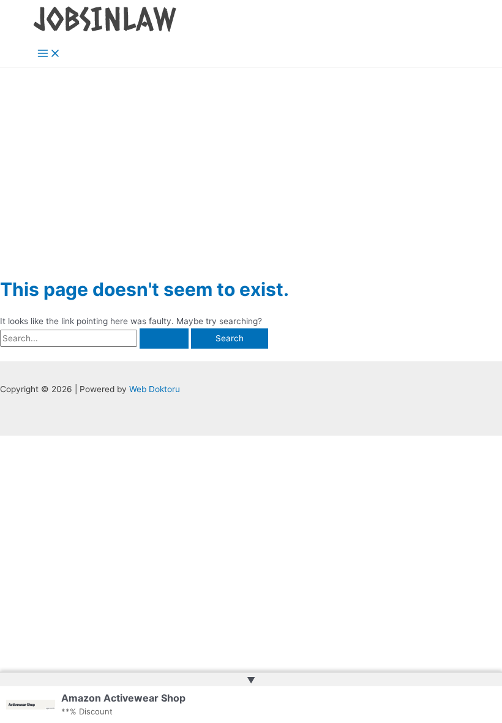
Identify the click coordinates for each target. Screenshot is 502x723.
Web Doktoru (154, 389)
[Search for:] (95, 338)
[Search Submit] (164, 338)
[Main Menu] (49, 54)
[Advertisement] (251, 159)
